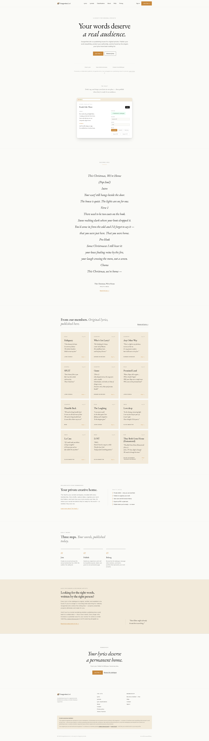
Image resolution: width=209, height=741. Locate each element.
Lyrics (85, 3)
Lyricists (92, 3)
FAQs (115, 3)
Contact (99, 706)
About (109, 3)
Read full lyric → (104, 290)
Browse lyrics (110, 53)
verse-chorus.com (73, 619)
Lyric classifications (102, 701)
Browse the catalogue (110, 672)
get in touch (114, 726)
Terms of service (101, 711)
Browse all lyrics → (142, 324)
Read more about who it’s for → (70, 623)
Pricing (121, 3)
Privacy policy (100, 709)
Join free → (146, 3)
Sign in (138, 3)
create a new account (104, 726)
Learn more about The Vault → (69, 508)
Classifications (101, 3)
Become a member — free (133, 696)
